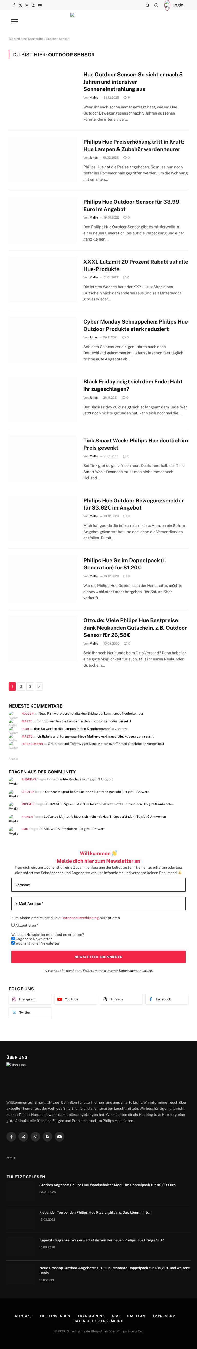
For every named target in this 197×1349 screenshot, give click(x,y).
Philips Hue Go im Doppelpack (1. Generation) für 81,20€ (124, 564)
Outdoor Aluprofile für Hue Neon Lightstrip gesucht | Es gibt (97, 792)
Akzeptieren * (26, 925)
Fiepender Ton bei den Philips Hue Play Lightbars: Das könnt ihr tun (95, 1212)
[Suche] (148, 5)
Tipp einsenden (55, 1316)
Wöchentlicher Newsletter (37, 943)
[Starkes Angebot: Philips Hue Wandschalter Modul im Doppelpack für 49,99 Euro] (20, 1191)
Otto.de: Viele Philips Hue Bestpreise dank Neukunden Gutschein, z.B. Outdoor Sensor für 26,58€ (135, 627)
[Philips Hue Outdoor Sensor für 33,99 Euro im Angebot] (43, 219)
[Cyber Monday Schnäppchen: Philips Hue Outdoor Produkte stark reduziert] (43, 339)
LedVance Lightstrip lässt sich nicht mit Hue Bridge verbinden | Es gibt (105, 816)
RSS (116, 1316)
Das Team (136, 1316)
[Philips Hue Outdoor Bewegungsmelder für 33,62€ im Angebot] (43, 518)
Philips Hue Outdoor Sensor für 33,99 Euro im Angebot (131, 205)
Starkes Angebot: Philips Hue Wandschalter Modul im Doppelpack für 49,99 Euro (107, 1185)
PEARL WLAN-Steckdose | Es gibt (72, 829)
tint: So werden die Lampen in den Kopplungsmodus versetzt (84, 721)
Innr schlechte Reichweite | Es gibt (80, 779)
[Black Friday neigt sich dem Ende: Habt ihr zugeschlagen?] (43, 399)
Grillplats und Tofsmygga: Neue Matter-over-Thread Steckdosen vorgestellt (95, 736)
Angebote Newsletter (33, 939)
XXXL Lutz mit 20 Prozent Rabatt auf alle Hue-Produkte (135, 265)
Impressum (164, 1316)
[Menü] (14, 21)
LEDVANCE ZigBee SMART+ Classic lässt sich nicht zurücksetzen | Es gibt (110, 804)
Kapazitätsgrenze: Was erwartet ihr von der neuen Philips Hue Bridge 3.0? (101, 1240)
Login (178, 5)
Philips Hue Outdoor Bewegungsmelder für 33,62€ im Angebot (133, 504)
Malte (94, 97)
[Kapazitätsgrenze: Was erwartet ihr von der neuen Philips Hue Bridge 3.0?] (20, 1247)
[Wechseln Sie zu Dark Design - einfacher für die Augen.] (156, 5)
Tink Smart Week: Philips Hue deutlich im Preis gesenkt (135, 444)
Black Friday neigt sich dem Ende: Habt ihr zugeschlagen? (133, 385)
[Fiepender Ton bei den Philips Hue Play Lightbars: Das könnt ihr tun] (20, 1219)
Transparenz (91, 1316)
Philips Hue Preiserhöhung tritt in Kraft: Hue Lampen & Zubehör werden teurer (133, 145)
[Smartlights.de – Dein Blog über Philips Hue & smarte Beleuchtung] (98, 21)
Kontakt (23, 1316)
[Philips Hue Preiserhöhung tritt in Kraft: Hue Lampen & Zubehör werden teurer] (43, 159)
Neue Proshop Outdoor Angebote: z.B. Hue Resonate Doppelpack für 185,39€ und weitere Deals (114, 1270)
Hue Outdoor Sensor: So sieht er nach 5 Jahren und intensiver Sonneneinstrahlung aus (133, 81)
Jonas (94, 157)
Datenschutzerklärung (135, 971)
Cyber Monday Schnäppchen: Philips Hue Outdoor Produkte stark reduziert (135, 325)
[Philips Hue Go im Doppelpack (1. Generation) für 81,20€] (43, 578)
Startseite (35, 39)
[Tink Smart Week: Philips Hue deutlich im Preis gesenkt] (43, 458)
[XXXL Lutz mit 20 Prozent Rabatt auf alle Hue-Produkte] (43, 279)
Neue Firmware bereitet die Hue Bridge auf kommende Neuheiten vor (90, 713)
